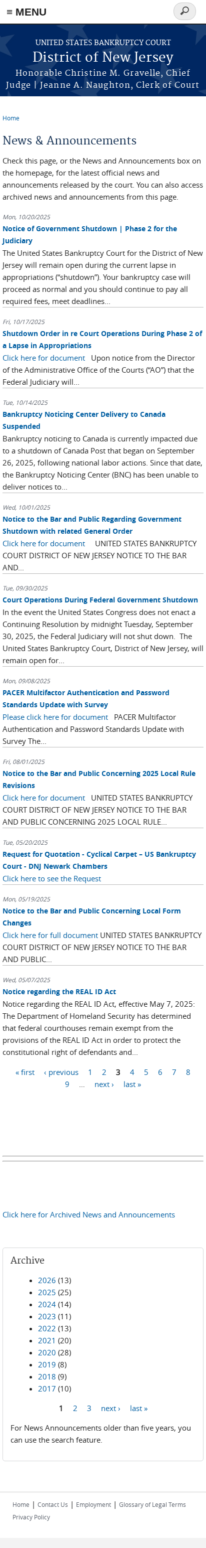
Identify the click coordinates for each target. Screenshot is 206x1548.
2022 (47, 1328)
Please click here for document (55, 717)
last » (132, 1083)
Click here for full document (50, 935)
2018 (47, 1376)
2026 (47, 1280)
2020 (47, 1352)
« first (25, 1071)
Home (11, 118)
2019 (47, 1364)
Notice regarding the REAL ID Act (59, 991)
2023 (47, 1316)
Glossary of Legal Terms (152, 1504)
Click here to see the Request (51, 878)
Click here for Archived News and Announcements (88, 1214)
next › (104, 1083)
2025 (47, 1292)
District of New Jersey (103, 58)
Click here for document (43, 358)
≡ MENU (26, 12)
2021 (47, 1340)
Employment (93, 1504)
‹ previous (61, 1071)
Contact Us (53, 1504)
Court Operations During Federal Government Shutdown (100, 599)
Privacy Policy (31, 1517)
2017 (47, 1388)
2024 (47, 1304)
